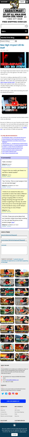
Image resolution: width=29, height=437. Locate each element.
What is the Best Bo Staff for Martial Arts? (12, 150)
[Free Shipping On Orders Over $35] (14, 22)
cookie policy (22, 431)
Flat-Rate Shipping (19, 412)
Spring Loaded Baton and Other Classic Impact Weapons (14, 141)
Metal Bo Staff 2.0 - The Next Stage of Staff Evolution (14, 143)
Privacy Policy (4, 414)
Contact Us (3, 412)
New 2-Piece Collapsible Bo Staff (10, 153)
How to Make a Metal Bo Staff (9, 151)
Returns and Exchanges (6, 416)
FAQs (16, 414)
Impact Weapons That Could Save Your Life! (13, 139)
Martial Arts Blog (7, 37)
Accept (15, 434)
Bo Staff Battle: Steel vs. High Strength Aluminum (14, 137)
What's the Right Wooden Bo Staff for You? (12, 148)
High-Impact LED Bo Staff (7, 82)
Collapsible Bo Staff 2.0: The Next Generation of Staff (15, 145)
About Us (3, 410)
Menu (4, 31)
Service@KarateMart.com (12, 380)
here (12, 222)
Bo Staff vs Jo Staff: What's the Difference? (12, 146)
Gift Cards (17, 410)
